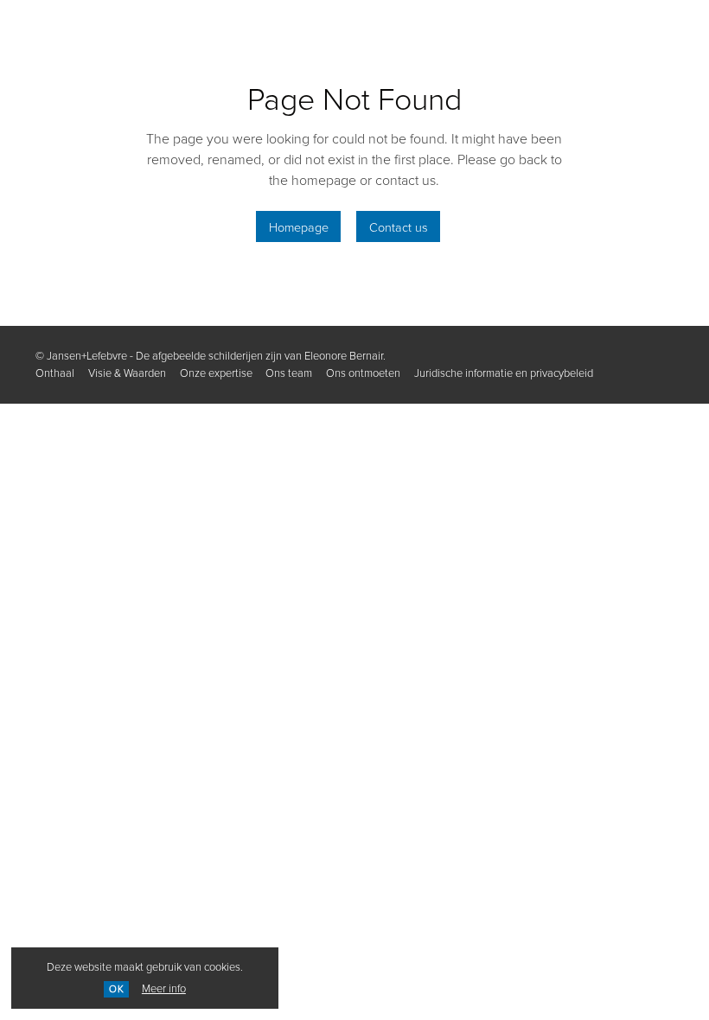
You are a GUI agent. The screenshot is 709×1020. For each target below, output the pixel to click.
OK (117, 989)
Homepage (299, 226)
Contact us (398, 226)
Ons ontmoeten (363, 372)
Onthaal (54, 372)
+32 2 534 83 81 (165, 32)
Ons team (288, 372)
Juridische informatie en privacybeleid (503, 372)
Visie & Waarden (127, 372)
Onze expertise (216, 372)
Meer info (164, 988)
